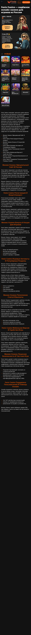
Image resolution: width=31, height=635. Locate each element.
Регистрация (26, 2)
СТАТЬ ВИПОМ (7, 46)
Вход (19, 2)
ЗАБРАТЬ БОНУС (7, 27)
